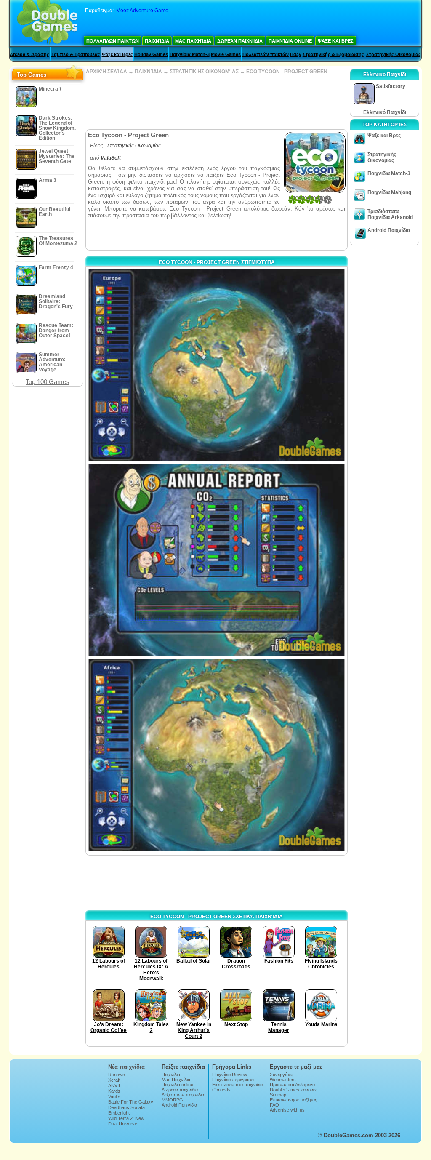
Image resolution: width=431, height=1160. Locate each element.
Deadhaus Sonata (126, 1107)
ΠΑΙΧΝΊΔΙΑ (148, 72)
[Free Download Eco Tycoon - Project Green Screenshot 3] (216, 755)
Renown (116, 1074)
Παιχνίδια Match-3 (190, 54)
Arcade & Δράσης (29, 54)
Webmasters (283, 1079)
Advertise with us (287, 1109)
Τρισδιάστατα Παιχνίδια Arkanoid (390, 214)
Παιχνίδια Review (229, 1074)
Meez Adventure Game (142, 10)
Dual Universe (122, 1123)
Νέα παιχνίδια (126, 1067)
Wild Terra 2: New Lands (126, 1121)
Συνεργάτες (281, 1074)
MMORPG (172, 1099)
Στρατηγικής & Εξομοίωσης (333, 54)
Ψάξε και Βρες (336, 40)
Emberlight (119, 1112)
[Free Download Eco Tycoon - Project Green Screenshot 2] (216, 560)
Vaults (114, 1096)
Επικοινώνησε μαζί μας (293, 1099)
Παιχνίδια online (290, 40)
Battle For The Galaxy (130, 1101)
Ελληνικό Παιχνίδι (384, 112)
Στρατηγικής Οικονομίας (393, 54)
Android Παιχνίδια (388, 230)
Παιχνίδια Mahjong (389, 192)
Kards (114, 1090)
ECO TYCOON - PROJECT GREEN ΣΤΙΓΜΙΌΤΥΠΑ (217, 262)
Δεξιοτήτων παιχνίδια (183, 1094)
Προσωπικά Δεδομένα (292, 1084)
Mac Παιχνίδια (193, 40)
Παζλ (295, 54)
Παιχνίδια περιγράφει (233, 1079)
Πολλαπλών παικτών (112, 40)
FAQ (274, 1104)
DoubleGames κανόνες (293, 1089)
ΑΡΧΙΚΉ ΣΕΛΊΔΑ (106, 72)
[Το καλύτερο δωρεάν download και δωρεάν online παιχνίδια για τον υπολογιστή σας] (47, 23)
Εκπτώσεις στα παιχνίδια (237, 1084)
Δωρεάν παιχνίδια (240, 40)
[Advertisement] (216, 102)
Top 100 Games (47, 381)
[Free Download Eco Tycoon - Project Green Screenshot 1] (216, 365)
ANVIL (114, 1085)
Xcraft (114, 1080)
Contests (221, 1089)
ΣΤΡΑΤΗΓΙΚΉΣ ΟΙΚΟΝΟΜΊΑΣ (204, 72)
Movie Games (226, 54)
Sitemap (278, 1094)
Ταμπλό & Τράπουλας (75, 54)
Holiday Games (151, 54)
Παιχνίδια (157, 40)
